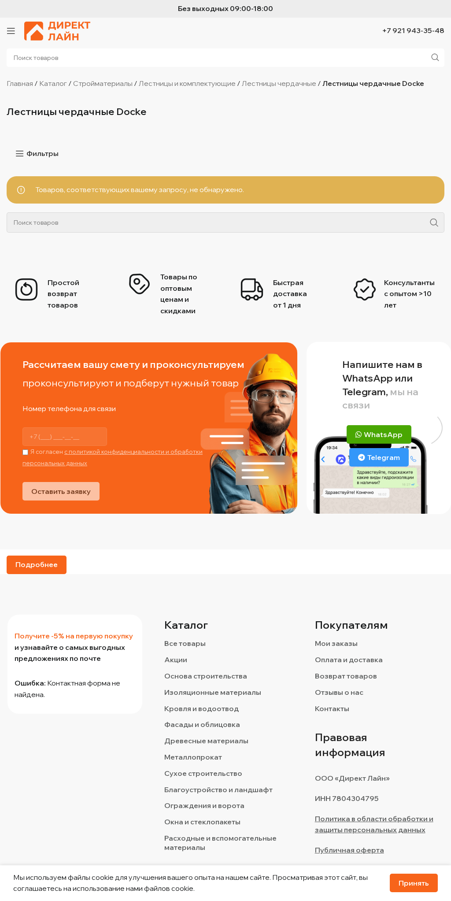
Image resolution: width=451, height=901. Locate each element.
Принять (414, 883)
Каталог (53, 83)
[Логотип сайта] (57, 30)
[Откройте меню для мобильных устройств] (11, 31)
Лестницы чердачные (279, 83)
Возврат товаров (346, 675)
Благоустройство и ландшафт (218, 789)
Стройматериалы (103, 83)
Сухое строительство (203, 773)
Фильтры (42, 153)
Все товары (185, 643)
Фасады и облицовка (202, 724)
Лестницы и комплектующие (187, 83)
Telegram (383, 457)
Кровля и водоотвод (201, 708)
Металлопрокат (193, 757)
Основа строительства (205, 675)
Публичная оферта (349, 849)
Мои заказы (336, 643)
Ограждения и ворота (204, 805)
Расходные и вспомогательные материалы (220, 843)
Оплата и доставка (349, 659)
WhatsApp (383, 434)
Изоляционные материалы (212, 692)
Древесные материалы (206, 740)
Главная (20, 83)
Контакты (332, 708)
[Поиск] (434, 222)
